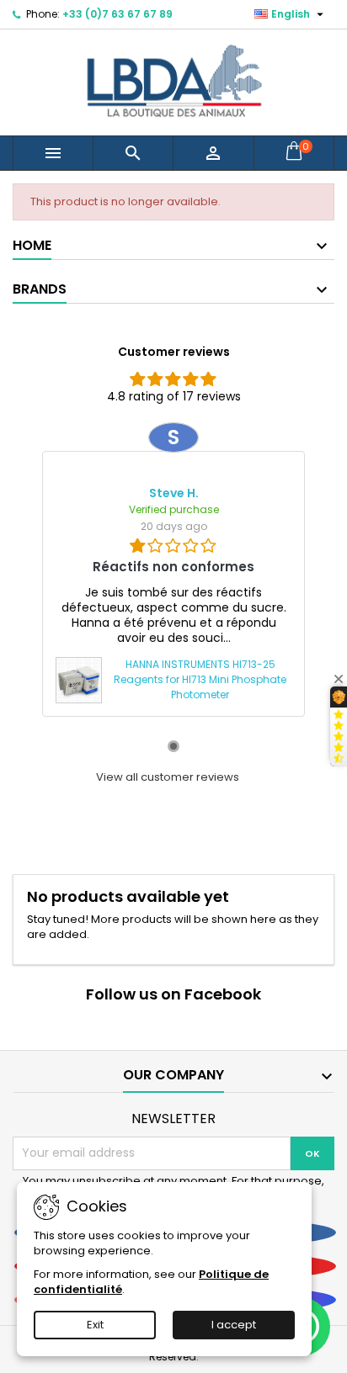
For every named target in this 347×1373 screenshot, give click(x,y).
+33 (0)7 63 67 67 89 (117, 14)
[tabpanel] (173, 569)
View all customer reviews (167, 777)
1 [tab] (173, 746)
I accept (233, 1325)
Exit (95, 1325)
